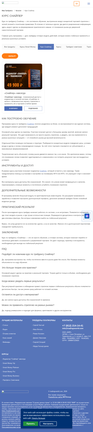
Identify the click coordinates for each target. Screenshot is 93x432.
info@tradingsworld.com (72, 328)
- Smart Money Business (10, 376)
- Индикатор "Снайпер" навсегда (13, 359)
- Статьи (5, 325)
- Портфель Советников (10, 380)
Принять (31, 424)
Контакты (67, 320)
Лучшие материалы (12, 320)
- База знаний (7, 338)
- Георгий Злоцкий (38, 342)
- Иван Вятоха (37, 329)
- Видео (4, 329)
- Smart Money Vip (8, 363)
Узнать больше (38, 418)
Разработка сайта (55, 397)
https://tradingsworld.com (10, 411)
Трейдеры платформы (43, 320)
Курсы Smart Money (27, 47)
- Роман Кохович (38, 334)
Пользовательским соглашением (14, 427)
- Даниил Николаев (39, 338)
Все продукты (9, 47)
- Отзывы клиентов (9, 334)
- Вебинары (6, 342)
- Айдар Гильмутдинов (40, 346)
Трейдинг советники (74, 47)
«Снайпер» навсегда (14, 93)
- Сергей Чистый (38, 325)
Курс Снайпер (45, 47)
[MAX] (87, 216)
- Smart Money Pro (8, 372)
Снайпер (30, 124)
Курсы (58, 47)
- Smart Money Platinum (10, 367)
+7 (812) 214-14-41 (72, 325)
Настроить (48, 424)
